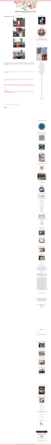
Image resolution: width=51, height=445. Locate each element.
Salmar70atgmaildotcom (40, 293)
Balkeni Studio (28, 444)
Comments (38, 332)
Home (9, 0)
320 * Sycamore (41, 205)
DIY (20, 0)
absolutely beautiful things (41, 206)
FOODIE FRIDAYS (27, 0)
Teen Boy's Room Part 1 (42, 67)
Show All (46, 212)
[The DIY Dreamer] (41, 216)
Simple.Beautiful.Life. (25, 12)
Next (33, 87)
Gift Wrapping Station (42, 68)
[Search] (46, 44)
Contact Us (12, 0)
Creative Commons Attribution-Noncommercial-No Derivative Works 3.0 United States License (42, 438)
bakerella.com (41, 209)
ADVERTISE (17, 0)
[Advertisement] (42, 110)
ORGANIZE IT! (36, 0)
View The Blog (42, 63)
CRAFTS (32, 0)
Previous (5, 87)
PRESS (23, 0)
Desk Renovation (41, 72)
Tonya (5, 90)
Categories (40, 0)
